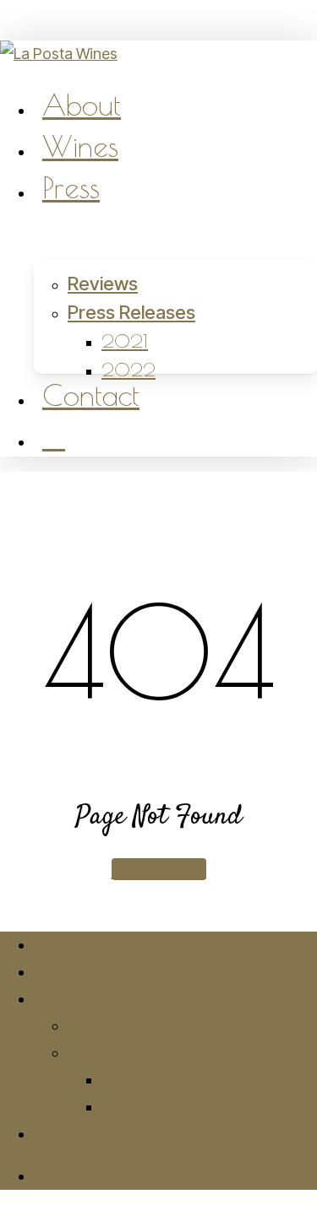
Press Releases (119, 1053)
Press (53, 999)
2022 (118, 1107)
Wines (54, 972)
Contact (62, 1134)
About (54, 945)
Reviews (96, 1026)
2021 (117, 1080)
